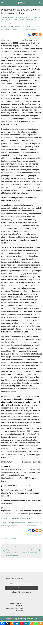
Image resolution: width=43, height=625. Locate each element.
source (4, 21)
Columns (12, 538)
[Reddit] (36, 34)
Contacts (19, 606)
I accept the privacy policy (22, 592)
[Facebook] (29, 34)
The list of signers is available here (16, 518)
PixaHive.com (31, 619)
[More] (40, 34)
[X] (33, 34)
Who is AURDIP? (16, 603)
